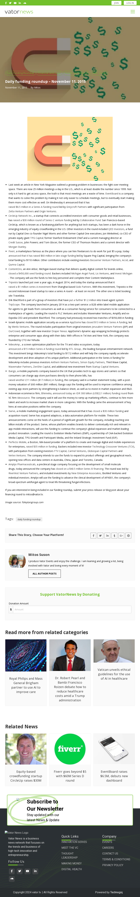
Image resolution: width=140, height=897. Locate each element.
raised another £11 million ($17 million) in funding (36, 380)
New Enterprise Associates (86, 473)
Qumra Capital (16, 264)
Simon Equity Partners (92, 362)
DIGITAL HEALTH (71, 869)
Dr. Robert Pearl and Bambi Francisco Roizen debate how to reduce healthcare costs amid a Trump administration (70, 689)
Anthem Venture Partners (65, 362)
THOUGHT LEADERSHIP (69, 855)
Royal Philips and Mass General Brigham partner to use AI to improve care (26, 685)
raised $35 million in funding (41, 446)
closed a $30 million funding (108, 411)
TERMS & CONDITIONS (116, 859)
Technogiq (116, 892)
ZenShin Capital (41, 366)
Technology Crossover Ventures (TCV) (113, 446)
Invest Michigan (123, 273)
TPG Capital (36, 238)
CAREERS (108, 847)
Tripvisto (13, 282)
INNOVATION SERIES (74, 842)
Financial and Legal (49, 72)
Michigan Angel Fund (82, 273)
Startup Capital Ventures (105, 366)
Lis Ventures (102, 273)
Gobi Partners (83, 286)
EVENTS (107, 842)
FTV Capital (60, 451)
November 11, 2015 (16, 87)
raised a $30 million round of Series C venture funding (42, 220)
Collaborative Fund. (90, 220)
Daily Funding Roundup (20, 72)
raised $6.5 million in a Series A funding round (34, 206)
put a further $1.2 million (82, 300)
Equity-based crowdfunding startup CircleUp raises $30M (26, 775)
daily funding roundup (29, 519)
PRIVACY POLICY (112, 865)
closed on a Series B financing (79, 468)
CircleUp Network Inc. (20, 215)
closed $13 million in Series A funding (106, 322)
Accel (125, 260)
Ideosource (23, 397)
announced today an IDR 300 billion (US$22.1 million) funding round (90, 393)
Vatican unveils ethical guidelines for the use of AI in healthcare (114, 674)
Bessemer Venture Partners (105, 260)
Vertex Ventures (17, 455)
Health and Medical (76, 72)
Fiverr (12, 251)
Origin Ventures (47, 211)
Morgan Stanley (17, 246)
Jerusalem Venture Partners (107, 326)
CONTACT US (110, 853)
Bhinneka (46, 393)
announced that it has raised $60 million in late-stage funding (42, 255)
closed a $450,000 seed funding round (30, 273)
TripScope (14, 304)
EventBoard (111, 193)
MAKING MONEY (71, 863)
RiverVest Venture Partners (23, 473)
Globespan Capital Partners (103, 451)
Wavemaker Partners (20, 366)
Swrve (12, 411)
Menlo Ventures (20, 326)
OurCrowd (14, 331)
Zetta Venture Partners (21, 211)
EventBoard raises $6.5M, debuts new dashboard (114, 775)
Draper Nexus (59, 331)
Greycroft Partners (76, 206)
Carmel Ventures (77, 451)
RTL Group (75, 349)
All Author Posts (45, 573)
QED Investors (116, 229)
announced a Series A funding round (35, 349)
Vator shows (99, 72)
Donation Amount (19, 603)
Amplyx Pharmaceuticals (22, 464)
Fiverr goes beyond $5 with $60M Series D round (70, 775)
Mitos (37, 87)
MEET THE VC (69, 847)
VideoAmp (14, 344)
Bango (12, 371)
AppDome (75, 322)
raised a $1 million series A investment (30, 286)
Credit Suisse (16, 242)
